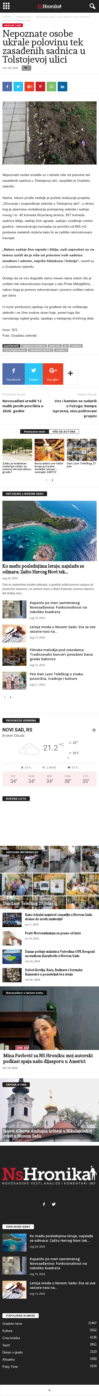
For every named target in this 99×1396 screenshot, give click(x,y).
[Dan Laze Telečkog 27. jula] (82, 450)
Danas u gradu (12, 1352)
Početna (6, 16)
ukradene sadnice (41, 350)
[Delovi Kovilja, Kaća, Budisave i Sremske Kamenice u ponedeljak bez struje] (12, 975)
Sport (6, 1345)
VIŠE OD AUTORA (63, 431)
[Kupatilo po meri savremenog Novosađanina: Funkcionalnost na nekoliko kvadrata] (14, 609)
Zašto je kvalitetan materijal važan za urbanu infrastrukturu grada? (16, 468)
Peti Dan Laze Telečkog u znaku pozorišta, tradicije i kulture (56, 676)
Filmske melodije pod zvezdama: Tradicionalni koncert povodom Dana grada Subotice (61, 654)
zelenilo (61, 350)
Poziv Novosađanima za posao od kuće (53, 933)
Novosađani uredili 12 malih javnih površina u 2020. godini (22, 405)
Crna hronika (11, 1338)
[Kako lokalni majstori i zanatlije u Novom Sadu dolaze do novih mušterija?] (12, 920)
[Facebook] (45, 1205)
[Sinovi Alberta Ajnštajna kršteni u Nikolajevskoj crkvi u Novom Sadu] (49, 1110)
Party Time (10, 1367)
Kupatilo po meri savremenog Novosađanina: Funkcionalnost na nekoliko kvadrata (58, 607)
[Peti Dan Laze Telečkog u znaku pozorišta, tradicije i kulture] (14, 681)
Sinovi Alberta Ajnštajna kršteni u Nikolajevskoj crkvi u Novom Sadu (47, 1133)
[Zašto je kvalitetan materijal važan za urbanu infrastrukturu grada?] (17, 450)
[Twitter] (54, 1205)
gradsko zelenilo (34, 345)
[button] (91, 6)
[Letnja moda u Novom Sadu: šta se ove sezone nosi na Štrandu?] (14, 634)
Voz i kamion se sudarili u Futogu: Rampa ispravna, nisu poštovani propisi (75, 408)
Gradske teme (23, 16)
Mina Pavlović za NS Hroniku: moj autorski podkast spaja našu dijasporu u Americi (48, 1058)
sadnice (76, 345)
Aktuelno (8, 1359)
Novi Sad (54, 345)
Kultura (7, 1331)
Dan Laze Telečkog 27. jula (81, 465)
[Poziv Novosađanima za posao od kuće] (12, 938)
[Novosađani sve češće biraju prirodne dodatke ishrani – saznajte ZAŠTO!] (49, 450)
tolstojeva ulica (15, 350)
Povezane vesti (34, 431)
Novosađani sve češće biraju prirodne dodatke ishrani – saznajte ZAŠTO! (49, 468)
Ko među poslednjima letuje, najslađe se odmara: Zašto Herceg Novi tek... (61, 1238)
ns (65, 345)
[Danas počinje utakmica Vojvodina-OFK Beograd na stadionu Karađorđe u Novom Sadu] (12, 957)
